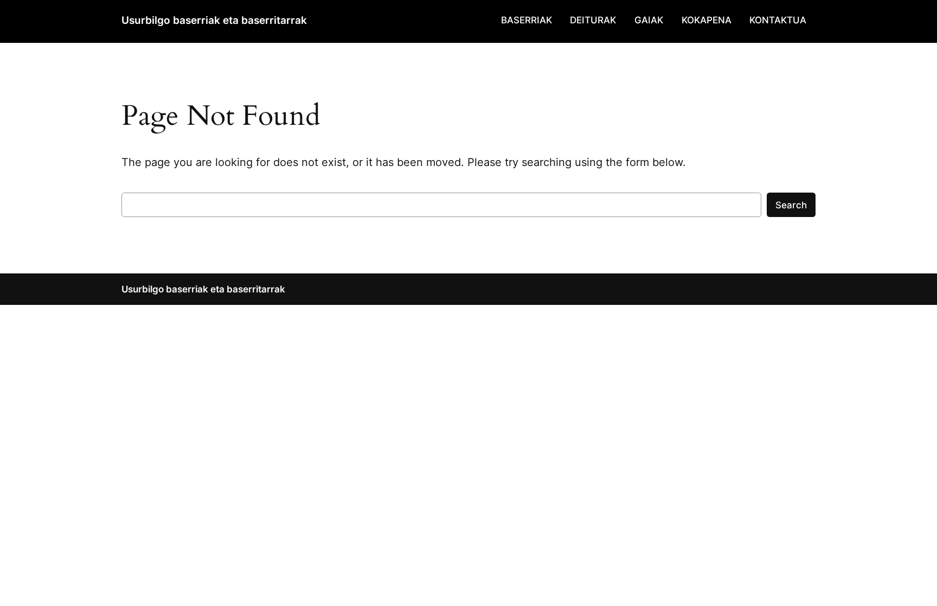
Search (791, 205)
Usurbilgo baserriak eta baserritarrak (214, 20)
